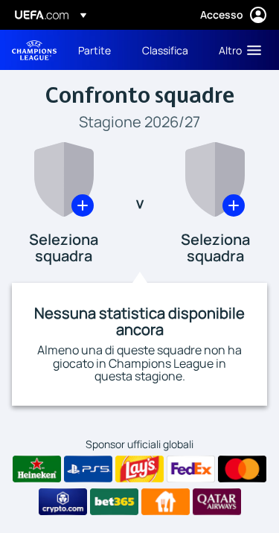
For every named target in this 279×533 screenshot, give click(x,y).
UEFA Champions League (34, 50)
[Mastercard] (242, 469)
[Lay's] (139, 469)
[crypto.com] (63, 501)
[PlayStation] (88, 469)
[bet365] (114, 501)
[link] (94, 50)
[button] (236, 50)
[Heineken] (37, 469)
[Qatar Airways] (217, 501)
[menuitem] (97, 50)
